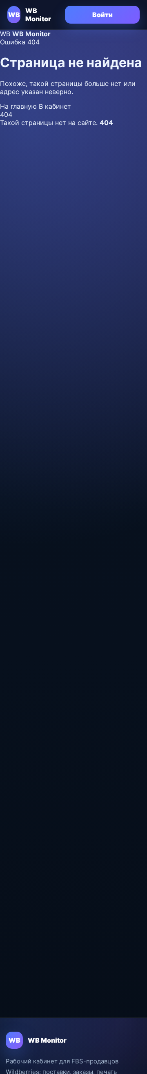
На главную (19, 106)
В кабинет (55, 106)
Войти (102, 15)
